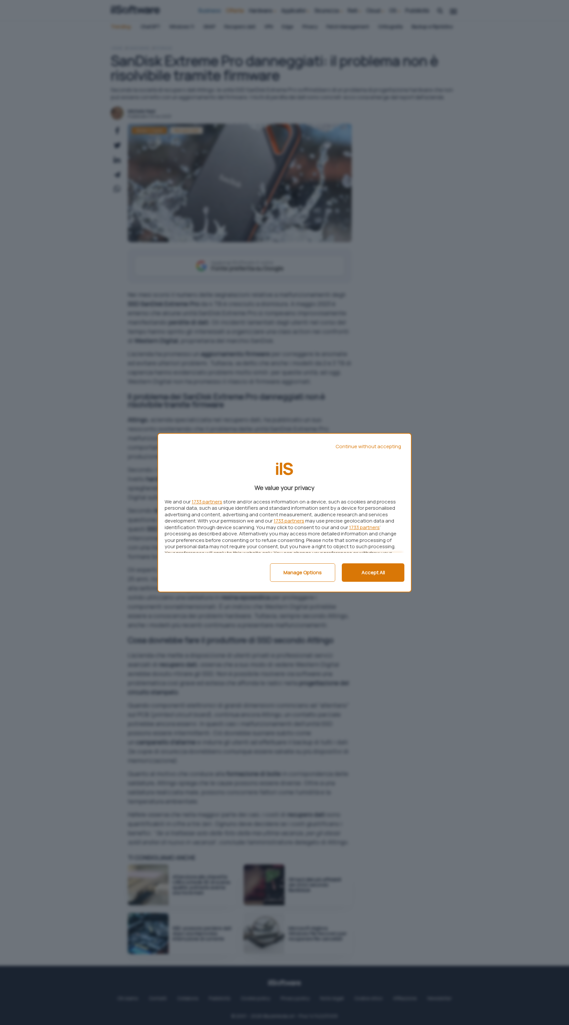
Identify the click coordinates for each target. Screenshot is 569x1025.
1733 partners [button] (207, 501)
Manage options (303, 572)
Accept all (373, 572)
